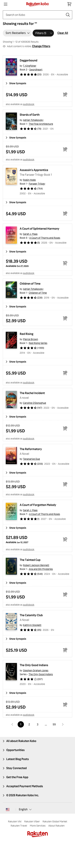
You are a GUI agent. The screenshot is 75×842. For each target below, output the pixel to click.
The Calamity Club (31, 615)
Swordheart (35, 69)
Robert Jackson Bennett (36, 565)
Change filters (41, 46)
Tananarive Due (31, 458)
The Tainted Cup (30, 560)
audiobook (28, 104)
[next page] (62, 724)
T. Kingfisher (29, 65)
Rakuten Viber (32, 821)
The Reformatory (31, 449)
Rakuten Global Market (55, 821)
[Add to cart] (65, 94)
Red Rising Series (38, 342)
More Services (38, 825)
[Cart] (69, 4)
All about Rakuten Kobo (21, 741)
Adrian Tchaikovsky (33, 119)
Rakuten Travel (19, 825)
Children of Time (30, 283)
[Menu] (5, 4)
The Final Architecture (41, 123)
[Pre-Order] (65, 263)
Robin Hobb (29, 179)
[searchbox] (35, 15)
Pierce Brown (30, 339)
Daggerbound (28, 60)
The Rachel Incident (32, 393)
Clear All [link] (62, 33)
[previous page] (12, 724)
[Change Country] (8, 809)
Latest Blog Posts (17, 759)
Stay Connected (16, 768)
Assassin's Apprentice (34, 170)
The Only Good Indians (34, 665)
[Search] (68, 15)
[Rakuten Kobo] (37, 4)
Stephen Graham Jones (35, 670)
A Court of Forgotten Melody (38, 505)
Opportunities (15, 750)
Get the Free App (17, 777)
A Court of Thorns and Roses (44, 237)
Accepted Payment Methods (24, 786)
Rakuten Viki (14, 821)
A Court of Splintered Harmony (39, 228)
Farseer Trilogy (37, 183)
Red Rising (26, 334)
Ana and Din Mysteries (41, 568)
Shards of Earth (30, 114)
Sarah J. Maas (30, 233)
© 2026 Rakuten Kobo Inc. (22, 795)
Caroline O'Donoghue (34, 402)
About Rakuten (56, 825)
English (23, 809)
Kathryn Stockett (32, 624)
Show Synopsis (17, 83)
